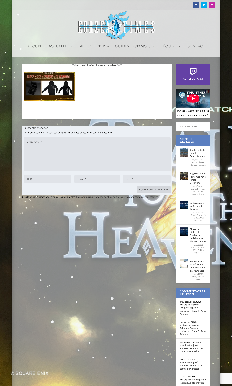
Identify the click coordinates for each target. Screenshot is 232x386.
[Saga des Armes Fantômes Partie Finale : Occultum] (184, 176)
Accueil (35, 47)
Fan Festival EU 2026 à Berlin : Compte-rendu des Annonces (197, 266)
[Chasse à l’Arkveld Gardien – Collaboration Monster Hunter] (184, 231)
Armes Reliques (198, 189)
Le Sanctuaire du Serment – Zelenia (197, 206)
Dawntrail (201, 215)
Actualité (58, 47)
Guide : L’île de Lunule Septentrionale (197, 153)
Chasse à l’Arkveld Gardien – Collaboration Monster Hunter (198, 235)
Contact (196, 47)
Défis (195, 217)
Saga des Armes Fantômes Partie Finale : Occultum (198, 178)
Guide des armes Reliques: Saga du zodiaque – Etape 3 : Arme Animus (193, 309)
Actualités (196, 276)
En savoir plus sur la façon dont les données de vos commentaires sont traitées (117, 197)
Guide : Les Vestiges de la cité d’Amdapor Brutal (193, 381)
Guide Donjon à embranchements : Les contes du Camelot (191, 348)
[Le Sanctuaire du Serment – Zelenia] (184, 205)
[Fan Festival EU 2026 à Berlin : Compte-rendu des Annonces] (184, 263)
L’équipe (168, 47)
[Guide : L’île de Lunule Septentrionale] (184, 152)
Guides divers (198, 162)
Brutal (193, 215)
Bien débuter (91, 47)
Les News (200, 278)
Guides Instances (133, 47)
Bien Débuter (197, 191)
